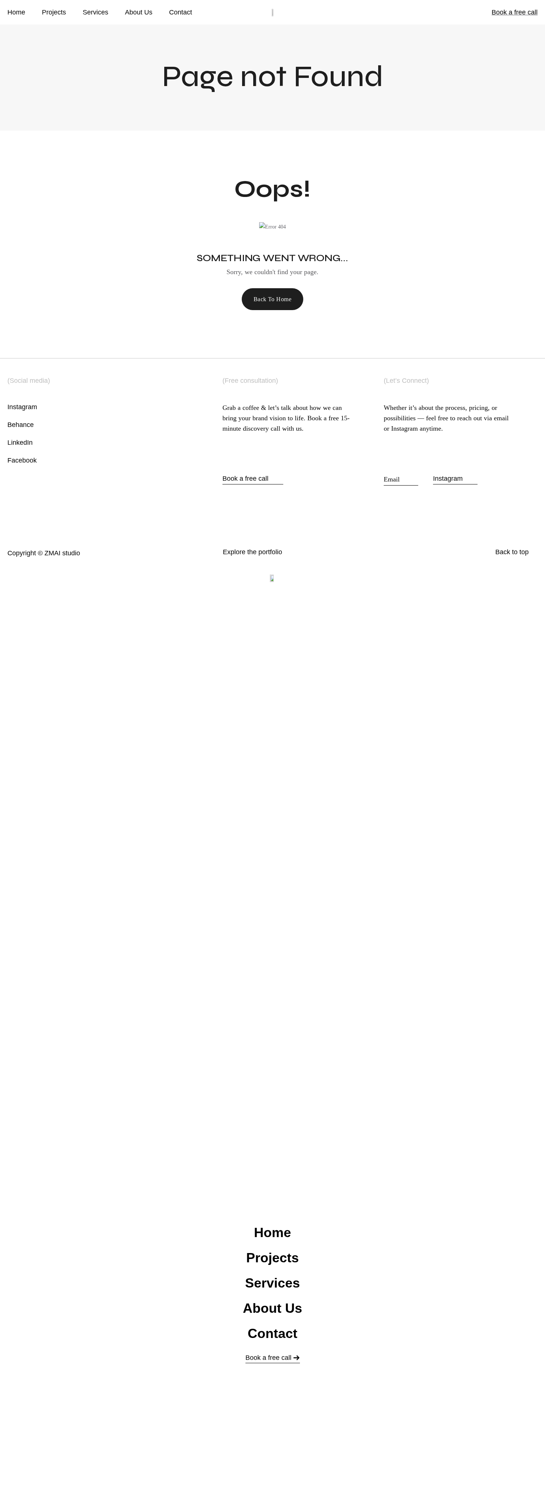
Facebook (22, 460)
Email (401, 478)
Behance (20, 424)
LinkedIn (20, 442)
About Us (138, 12)
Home (16, 12)
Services (95, 12)
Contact (180, 12)
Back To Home (273, 299)
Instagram (22, 407)
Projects (54, 12)
